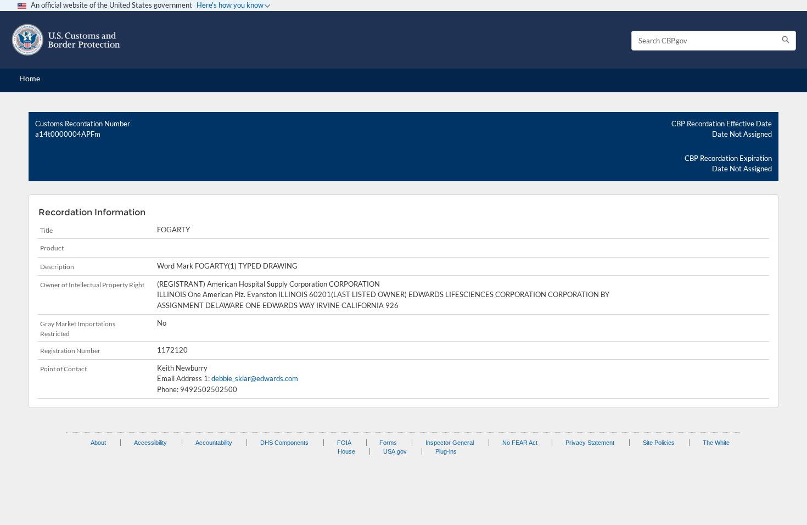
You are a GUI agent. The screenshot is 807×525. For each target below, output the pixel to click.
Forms (388, 442)
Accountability (213, 442)
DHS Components (284, 442)
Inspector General (449, 442)
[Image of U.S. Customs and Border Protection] (66, 40)
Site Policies (659, 442)
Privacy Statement (589, 442)
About (98, 442)
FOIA (344, 442)
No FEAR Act (519, 442)
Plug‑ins (446, 451)
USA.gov (395, 451)
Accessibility (150, 442)
